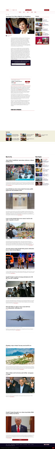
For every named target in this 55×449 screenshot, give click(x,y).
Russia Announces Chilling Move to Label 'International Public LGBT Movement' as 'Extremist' (15, 139)
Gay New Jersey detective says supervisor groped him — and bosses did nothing (46, 21)
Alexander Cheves (7, 221)
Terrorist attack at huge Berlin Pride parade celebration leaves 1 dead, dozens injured (20, 249)
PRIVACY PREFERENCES (25, 444)
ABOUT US (9, 444)
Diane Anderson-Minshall (10, 35)
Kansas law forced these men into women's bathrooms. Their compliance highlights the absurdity (46, 171)
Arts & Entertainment (45, 159)
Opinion (35, 12)
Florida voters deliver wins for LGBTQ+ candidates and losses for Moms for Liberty (46, 175)
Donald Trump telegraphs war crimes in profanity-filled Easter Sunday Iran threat (20, 412)
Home (6, 14)
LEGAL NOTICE (32, 444)
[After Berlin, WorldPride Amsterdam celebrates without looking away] (20, 172)
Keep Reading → (9, 185)
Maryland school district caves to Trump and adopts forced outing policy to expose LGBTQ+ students (46, 167)
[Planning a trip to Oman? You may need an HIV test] (20, 356)
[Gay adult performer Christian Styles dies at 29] (38, 24)
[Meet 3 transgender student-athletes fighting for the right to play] (38, 33)
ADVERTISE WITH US (17, 444)
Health (28, 12)
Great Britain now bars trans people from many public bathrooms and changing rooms (19, 189)
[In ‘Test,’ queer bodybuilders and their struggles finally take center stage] (38, 160)
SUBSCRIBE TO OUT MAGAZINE (7, 10)
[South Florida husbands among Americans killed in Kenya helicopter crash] (9, 135)
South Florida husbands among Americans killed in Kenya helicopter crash (15, 135)
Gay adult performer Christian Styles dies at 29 (46, 25)
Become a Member (28, 81)
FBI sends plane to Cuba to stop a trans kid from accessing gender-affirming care (18, 307)
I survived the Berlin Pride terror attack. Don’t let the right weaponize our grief (19, 219)
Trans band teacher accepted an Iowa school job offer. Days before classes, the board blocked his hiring (45, 31)
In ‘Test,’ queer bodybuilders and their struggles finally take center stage (46, 161)
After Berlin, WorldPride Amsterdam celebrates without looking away (20, 160)
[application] (42, 40)
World (8, 14)
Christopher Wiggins (7, 251)
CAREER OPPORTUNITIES (13, 444)
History (32, 12)
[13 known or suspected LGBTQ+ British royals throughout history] (23, 139)
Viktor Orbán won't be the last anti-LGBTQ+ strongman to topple (19, 373)
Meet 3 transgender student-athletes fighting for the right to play (46, 34)
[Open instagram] (16, 10)
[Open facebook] (12, 10)
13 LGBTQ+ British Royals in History (30, 139)
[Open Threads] (14, 10)
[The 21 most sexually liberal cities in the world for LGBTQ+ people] (23, 135)
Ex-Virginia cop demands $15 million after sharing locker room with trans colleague (45, 180)
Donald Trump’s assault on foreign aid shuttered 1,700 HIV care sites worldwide (19, 277)
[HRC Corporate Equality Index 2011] (38, 135)
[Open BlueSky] (13, 10)
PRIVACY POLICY (21, 444)
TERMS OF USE (29, 444)
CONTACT (6, 444)
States (43, 177)
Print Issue (44, 32)
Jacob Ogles (7, 309)
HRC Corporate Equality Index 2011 (45, 135)
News (24, 12)
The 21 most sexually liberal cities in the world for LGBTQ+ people (30, 135)
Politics (20, 12)
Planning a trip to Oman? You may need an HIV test (18, 345)
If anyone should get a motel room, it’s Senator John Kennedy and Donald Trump (46, 184)
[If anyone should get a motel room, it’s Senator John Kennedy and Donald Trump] (38, 183)
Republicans (20, 89)
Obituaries (44, 23)
